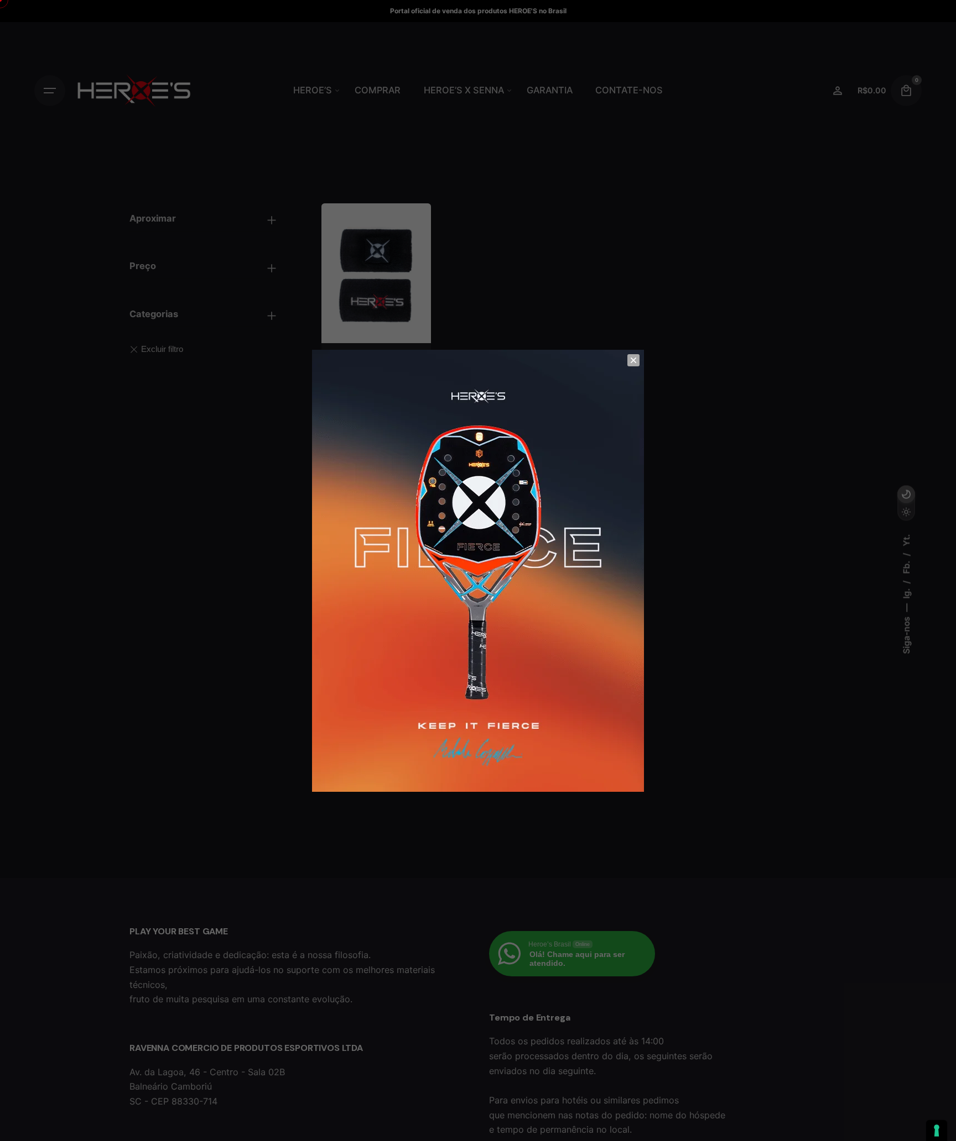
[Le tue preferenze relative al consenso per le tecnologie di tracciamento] (936, 1130)
